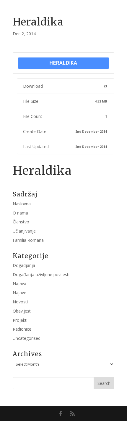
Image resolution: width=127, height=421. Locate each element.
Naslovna (22, 204)
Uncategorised (26, 338)
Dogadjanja (24, 265)
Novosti (20, 302)
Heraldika (63, 63)
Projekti (20, 320)
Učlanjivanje (24, 231)
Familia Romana (28, 240)
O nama (20, 213)
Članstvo (21, 222)
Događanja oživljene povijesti (41, 274)
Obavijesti (22, 311)
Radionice (22, 329)
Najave (19, 292)
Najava (19, 283)
